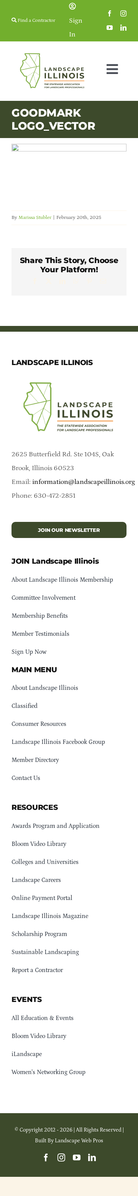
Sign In (75, 27)
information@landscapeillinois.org (83, 482)
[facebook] (110, 13)
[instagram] (123, 13)
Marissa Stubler (34, 217)
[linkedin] (123, 28)
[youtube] (110, 28)
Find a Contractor (35, 20)
